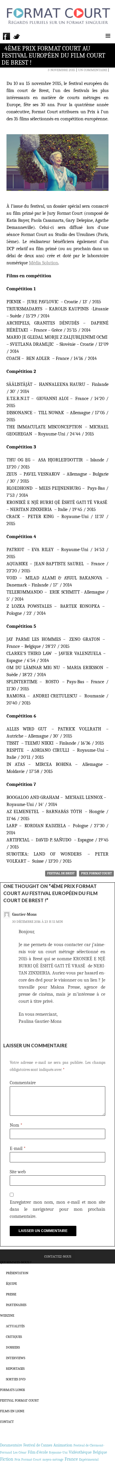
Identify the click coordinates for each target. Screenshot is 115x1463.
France (71, 1459)
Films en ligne (12, 1411)
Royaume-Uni (58, 1452)
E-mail (18, 1148)
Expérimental (88, 1459)
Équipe (11, 1284)
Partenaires (16, 1305)
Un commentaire (92, 70)
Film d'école (38, 1452)
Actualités (15, 1326)
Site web (18, 1171)
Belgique (100, 1452)
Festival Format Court (19, 1400)
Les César (20, 1452)
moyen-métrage (52, 1460)
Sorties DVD (16, 1379)
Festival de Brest (61, 873)
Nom (16, 1125)
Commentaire (23, 1082)
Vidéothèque (80, 1452)
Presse (11, 1294)
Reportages (15, 1369)
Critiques (14, 1337)
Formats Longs (12, 1390)
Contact (7, 1422)
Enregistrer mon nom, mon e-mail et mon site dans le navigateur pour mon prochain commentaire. (57, 1209)
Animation (62, 1445)
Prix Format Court (96, 873)
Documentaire (11, 1445)
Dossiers (13, 1347)
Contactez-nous (57, 1256)
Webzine (7, 1315)
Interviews (15, 1358)
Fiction (6, 1459)
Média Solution (43, 263)
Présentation (17, 1273)
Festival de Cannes (37, 1445)
